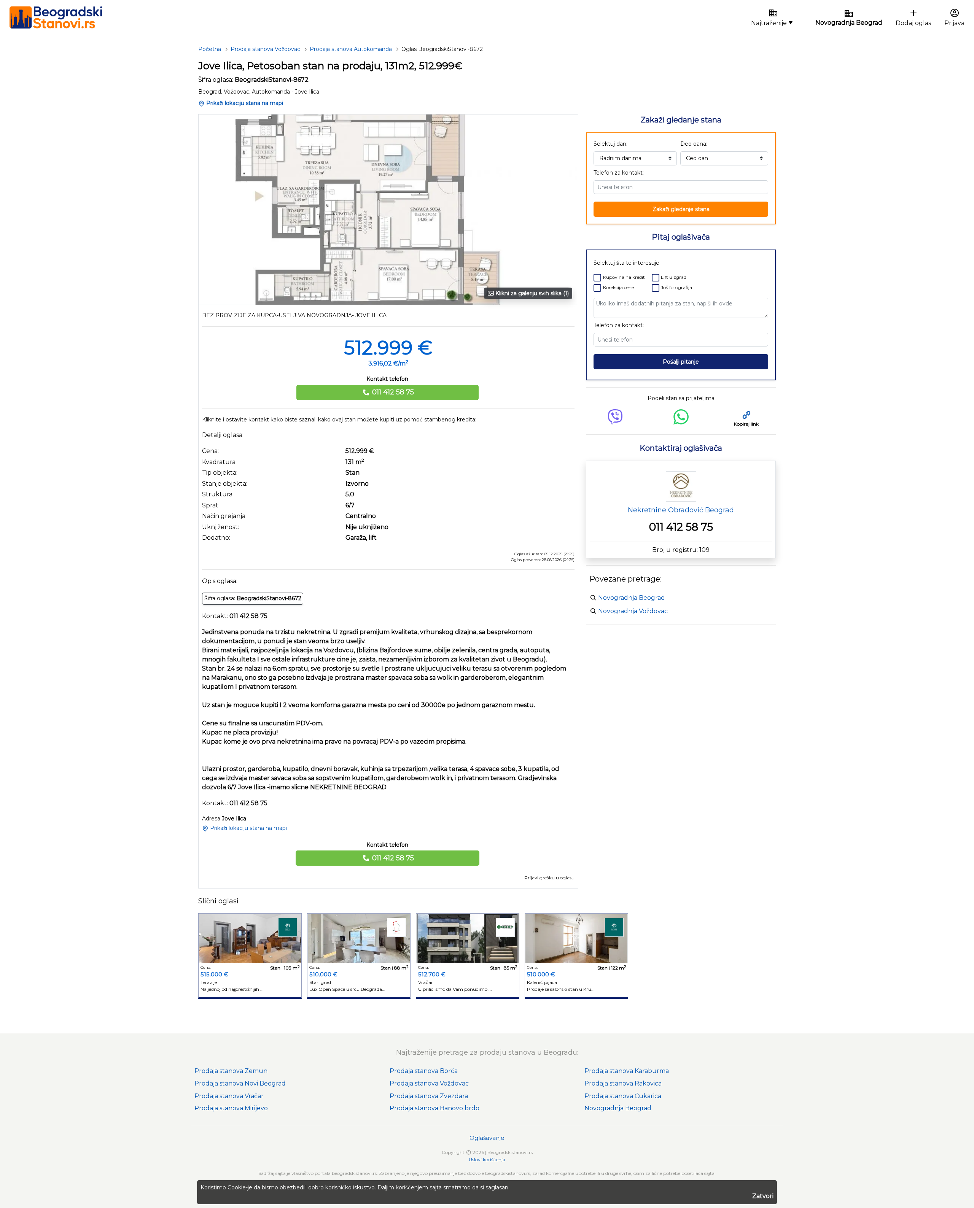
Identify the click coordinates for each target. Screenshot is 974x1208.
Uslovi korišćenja (487, 1159)
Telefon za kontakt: (619, 172)
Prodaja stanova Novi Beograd (240, 1083)
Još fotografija (676, 287)
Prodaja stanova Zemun (230, 1070)
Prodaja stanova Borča (424, 1070)
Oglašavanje (487, 1137)
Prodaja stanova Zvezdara (429, 1096)
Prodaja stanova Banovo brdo (434, 1108)
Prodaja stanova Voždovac (429, 1083)
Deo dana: (693, 143)
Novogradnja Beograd (631, 597)
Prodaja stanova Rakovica (623, 1083)
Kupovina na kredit (624, 277)
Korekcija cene (618, 287)
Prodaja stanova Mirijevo (231, 1108)
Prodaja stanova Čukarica (622, 1096)
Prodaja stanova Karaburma (626, 1070)
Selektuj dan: (610, 143)
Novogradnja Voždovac (633, 611)
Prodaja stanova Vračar (229, 1096)
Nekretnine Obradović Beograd (681, 510)
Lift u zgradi (674, 277)
